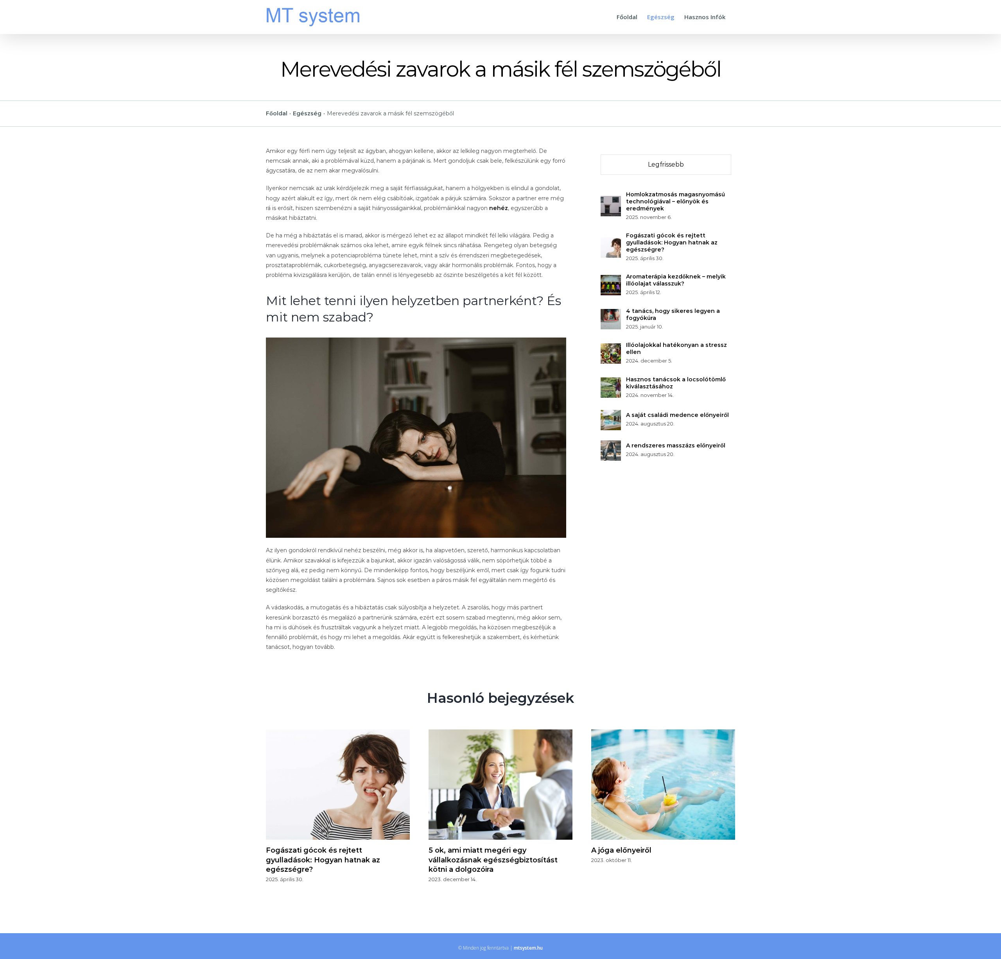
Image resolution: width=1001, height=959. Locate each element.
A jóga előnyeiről (621, 850)
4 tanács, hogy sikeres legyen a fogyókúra (673, 314)
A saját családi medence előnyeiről (677, 414)
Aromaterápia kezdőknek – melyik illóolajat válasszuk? (676, 280)
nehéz (498, 208)
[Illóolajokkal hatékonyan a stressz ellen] (611, 348)
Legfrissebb (666, 164)
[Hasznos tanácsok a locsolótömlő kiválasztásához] (611, 382)
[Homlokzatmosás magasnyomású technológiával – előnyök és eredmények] (611, 200)
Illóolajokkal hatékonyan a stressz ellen (676, 348)
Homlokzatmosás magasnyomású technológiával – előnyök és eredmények (675, 201)
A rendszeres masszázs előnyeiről (675, 445)
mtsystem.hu (528, 948)
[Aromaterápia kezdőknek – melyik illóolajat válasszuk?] (611, 279)
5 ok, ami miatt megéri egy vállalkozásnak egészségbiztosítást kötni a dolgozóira (493, 860)
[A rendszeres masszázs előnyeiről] (611, 445)
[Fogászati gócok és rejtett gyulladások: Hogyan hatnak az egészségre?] (611, 242)
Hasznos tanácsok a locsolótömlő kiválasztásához (676, 383)
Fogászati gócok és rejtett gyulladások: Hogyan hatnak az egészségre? (672, 242)
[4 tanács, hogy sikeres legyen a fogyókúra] (611, 313)
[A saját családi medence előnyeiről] (611, 414)
